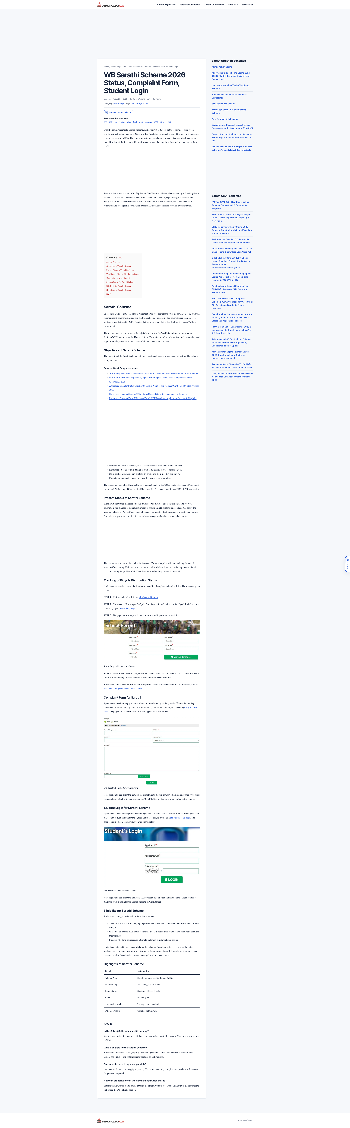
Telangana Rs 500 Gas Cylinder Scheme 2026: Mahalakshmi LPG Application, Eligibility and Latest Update (231, 342)
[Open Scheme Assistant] (347, 564)
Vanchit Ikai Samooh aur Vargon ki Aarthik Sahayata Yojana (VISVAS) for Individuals (232, 148)
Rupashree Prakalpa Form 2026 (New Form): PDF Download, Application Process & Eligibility (153, 398)
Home (106, 67)
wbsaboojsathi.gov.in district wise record (123, 688)
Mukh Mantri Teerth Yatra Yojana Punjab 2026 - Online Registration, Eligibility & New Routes (231, 217)
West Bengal (116, 67)
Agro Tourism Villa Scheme (225, 119)
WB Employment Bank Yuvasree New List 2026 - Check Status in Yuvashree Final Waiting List (153, 373)
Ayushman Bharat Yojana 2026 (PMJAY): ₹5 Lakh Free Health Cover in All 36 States (232, 366)
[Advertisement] (175, 31)
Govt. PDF (233, 4)
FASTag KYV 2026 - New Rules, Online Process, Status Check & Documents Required (230, 205)
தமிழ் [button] (129, 122)
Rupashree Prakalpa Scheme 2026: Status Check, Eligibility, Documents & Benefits (148, 393)
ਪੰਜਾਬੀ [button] (156, 122)
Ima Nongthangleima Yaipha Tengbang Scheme (230, 87)
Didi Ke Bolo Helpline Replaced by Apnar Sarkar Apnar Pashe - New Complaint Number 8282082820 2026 (231, 276)
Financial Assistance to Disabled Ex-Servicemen (229, 96)
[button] (118, 112)
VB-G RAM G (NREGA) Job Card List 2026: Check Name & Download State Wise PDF (232, 250)
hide (119, 257)
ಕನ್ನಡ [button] (141, 122)
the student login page (180, 817)
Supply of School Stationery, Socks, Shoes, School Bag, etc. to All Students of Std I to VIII (232, 137)
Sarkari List (247, 4)
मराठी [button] (110, 122)
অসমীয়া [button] (168, 122)
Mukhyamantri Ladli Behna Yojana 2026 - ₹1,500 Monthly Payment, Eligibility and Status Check (231, 76)
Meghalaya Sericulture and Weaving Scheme (229, 111)
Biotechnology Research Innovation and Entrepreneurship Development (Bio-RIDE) (232, 126)
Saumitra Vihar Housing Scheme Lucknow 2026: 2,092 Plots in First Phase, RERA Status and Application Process (232, 317)
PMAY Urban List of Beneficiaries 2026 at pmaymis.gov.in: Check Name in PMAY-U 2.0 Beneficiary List (231, 330)
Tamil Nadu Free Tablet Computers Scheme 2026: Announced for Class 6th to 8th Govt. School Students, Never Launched (232, 303)
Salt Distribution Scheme (224, 103)
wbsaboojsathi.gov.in (148, 597)
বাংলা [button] (115, 122)
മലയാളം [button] (148, 122)
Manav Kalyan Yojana (222, 67)
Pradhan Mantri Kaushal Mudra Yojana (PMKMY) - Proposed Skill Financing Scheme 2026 (230, 289)
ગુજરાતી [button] (122, 122)
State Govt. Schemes (190, 4)
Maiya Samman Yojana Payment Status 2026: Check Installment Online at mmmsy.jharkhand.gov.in (230, 355)
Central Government (214, 4)
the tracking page (127, 608)
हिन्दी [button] (105, 122)
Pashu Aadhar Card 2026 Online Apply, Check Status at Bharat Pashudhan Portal (231, 241)
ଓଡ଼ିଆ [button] (162, 122)
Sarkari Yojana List (166, 4)
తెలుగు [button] (135, 122)
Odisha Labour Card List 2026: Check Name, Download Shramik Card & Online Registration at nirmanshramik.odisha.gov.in (231, 263)
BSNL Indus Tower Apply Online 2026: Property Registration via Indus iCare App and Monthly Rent (232, 230)
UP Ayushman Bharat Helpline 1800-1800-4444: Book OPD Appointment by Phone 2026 (232, 376)
